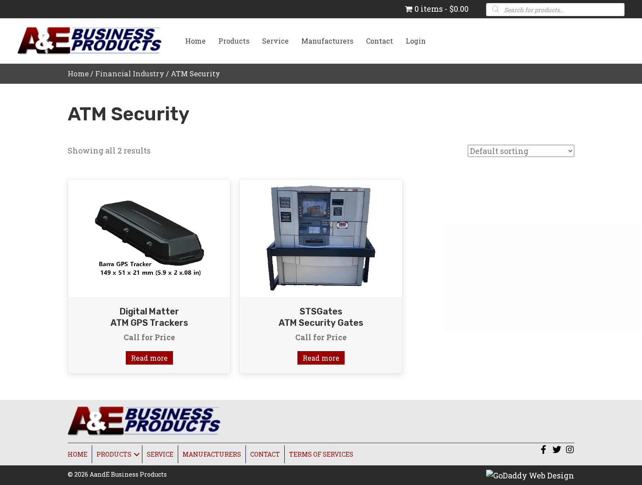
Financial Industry (129, 73)
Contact (379, 40)
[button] (543, 449)
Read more (149, 357)
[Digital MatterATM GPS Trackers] (149, 237)
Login (416, 40)
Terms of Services (321, 454)
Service (275, 40)
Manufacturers (327, 40)
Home (195, 40)
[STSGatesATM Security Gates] (321, 237)
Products (233, 40)
